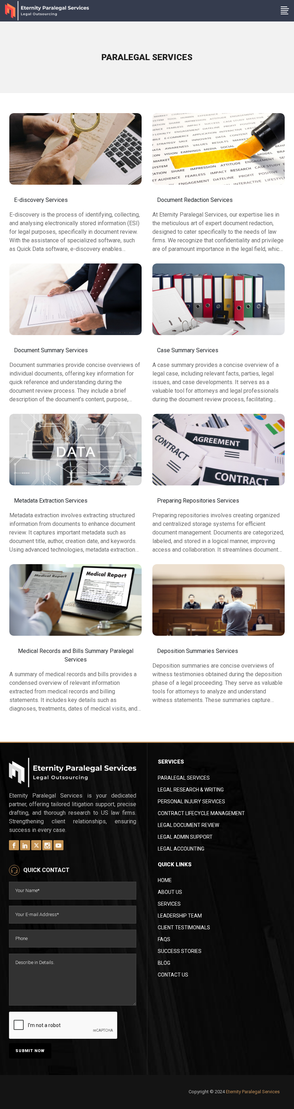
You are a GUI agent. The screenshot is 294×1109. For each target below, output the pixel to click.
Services (169, 904)
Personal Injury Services (191, 801)
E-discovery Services (41, 200)
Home (165, 880)
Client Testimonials (184, 927)
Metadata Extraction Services (50, 500)
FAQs (164, 939)
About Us (170, 892)
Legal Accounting (181, 849)
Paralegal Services (184, 778)
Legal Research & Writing (191, 790)
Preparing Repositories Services (198, 500)
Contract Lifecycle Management (201, 813)
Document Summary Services (51, 350)
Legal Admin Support (185, 837)
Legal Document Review (188, 825)
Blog (164, 963)
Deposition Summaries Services (197, 651)
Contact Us (173, 975)
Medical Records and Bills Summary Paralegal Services (75, 655)
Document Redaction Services (195, 200)
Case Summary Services (187, 350)
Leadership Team (180, 916)
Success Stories (179, 951)
